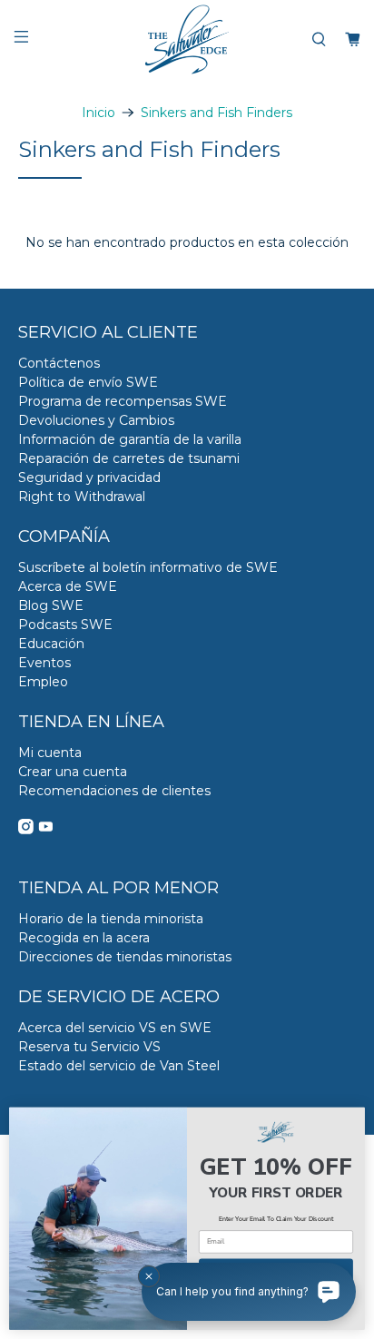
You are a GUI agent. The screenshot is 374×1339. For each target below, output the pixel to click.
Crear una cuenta (72, 771)
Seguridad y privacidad (89, 477)
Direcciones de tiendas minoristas (124, 957)
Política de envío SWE (88, 382)
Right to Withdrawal (81, 496)
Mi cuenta (50, 752)
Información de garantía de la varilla (129, 439)
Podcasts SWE (65, 624)
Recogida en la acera (84, 938)
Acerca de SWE (67, 586)
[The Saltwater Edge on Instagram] (26, 830)
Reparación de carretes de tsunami (129, 458)
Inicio (98, 112)
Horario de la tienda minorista (110, 919)
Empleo (43, 682)
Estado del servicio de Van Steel (119, 1066)
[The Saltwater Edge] (187, 39)
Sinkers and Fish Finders (216, 112)
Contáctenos (59, 363)
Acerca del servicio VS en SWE (115, 1027)
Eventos (44, 663)
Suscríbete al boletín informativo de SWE (148, 567)
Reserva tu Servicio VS (89, 1047)
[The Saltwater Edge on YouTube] (46, 830)
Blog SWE (51, 605)
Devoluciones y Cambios (96, 420)
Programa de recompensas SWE (122, 401)
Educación (51, 643)
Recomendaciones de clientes (114, 791)
